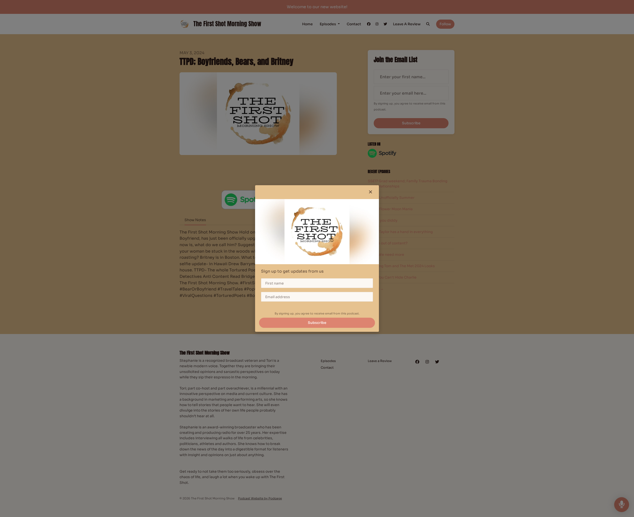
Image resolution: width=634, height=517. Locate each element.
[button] (370, 192)
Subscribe (317, 322)
